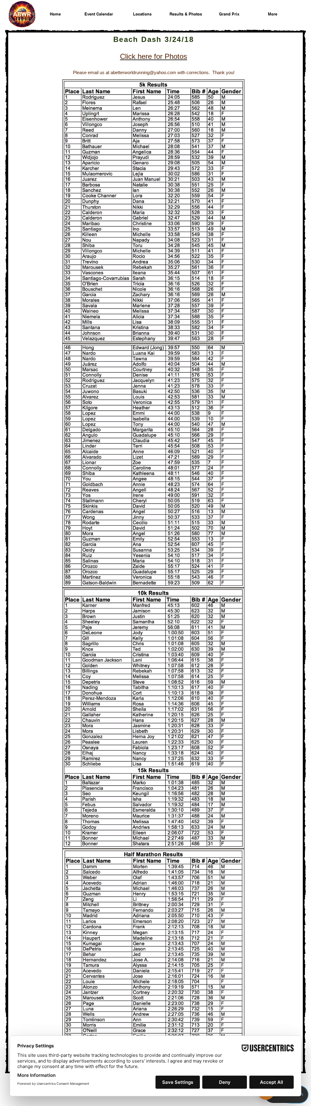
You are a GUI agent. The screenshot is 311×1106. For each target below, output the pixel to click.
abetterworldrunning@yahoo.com (143, 72)
